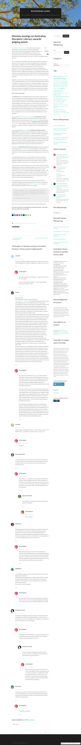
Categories (55, 63)
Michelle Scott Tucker (20, 610)
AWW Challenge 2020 (63, 86)
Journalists (55, 101)
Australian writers (59, 79)
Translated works (56, 112)
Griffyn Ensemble (55, 98)
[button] (46, 51)
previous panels (35, 120)
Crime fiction (55, 93)
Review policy (45, 27)
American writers (57, 76)
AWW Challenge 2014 (64, 82)
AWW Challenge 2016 (63, 83)
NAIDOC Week (61, 103)
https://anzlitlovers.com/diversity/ (22, 301)
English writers (56, 94)
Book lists (62, 88)
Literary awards (26, 223)
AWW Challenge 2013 (56, 82)
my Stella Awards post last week (20, 48)
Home (14, 27)
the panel (25, 130)
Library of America (61, 101)
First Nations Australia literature (61, 96)
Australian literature (18, 223)
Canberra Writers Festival (58, 90)
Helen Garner (61, 98)
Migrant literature (56, 103)
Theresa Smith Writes (20, 454)
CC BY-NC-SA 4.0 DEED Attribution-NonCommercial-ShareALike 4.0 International (61, 333)
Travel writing (62, 112)
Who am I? (53, 27)
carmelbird (17, 255)
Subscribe (66, 35)
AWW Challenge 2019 (56, 86)
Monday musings (32, 223)
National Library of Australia (57, 104)
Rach (57, 173)
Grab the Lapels (59, 183)
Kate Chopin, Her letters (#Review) (42, 237)
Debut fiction (60, 93)
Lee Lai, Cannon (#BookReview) (59, 125)
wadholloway (18, 523)
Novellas (55, 106)
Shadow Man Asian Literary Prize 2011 (58, 109)
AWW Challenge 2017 (56, 85)
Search (54, 50)
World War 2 (55, 114)
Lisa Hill (17, 292)
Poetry (54, 107)
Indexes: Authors (21, 27)
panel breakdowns (25, 148)
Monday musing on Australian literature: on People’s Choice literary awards (62, 156)
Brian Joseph (18, 686)
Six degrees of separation (59, 111)
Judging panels (16, 226)
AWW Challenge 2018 (64, 85)
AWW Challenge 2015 (56, 83)
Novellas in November (61, 106)
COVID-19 (63, 91)
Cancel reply (31, 720)
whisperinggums (23, 271)
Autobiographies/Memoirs (57, 80)
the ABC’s (34, 184)
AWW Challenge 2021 (56, 88)
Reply (16, 266)
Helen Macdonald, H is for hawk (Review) (61, 231)
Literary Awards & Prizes (33, 27)
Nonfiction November (65, 104)
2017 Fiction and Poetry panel (25, 116)
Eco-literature (66, 93)
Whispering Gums (40, 11)
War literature (66, 112)
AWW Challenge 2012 (64, 80)
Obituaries (66, 106)
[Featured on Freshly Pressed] (58, 385)
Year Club (58, 114)
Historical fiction (57, 99)
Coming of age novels (57, 91)
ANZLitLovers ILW (65, 76)
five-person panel (15, 123)
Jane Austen (64, 99)
